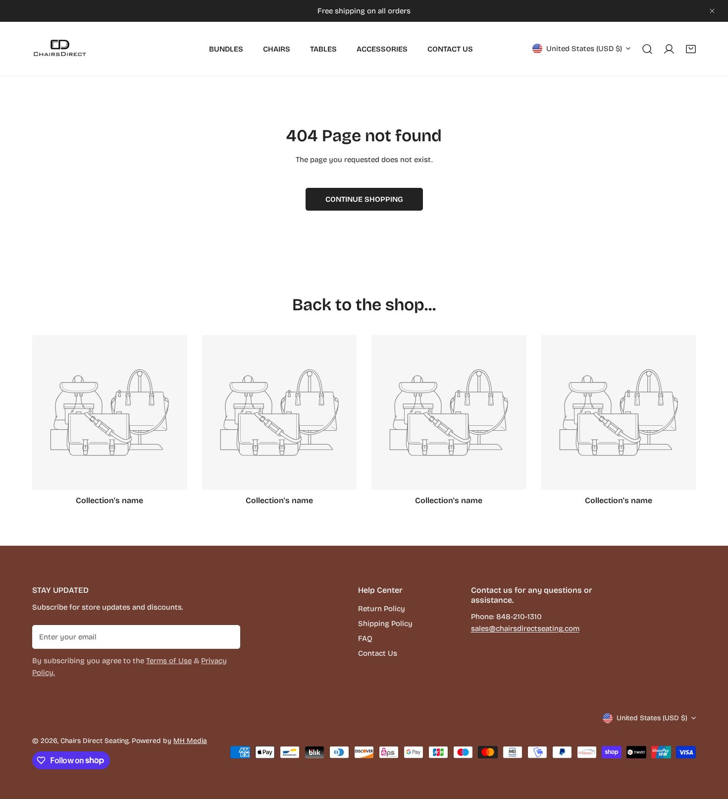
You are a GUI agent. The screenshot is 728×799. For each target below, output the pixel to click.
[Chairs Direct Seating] (59, 49)
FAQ (365, 638)
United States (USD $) (584, 48)
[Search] (647, 49)
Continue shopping (364, 199)
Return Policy (381, 608)
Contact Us (377, 653)
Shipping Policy (385, 623)
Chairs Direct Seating (94, 741)
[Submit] (227, 636)
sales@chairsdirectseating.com (525, 628)
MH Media (190, 741)
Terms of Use (169, 660)
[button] (691, 49)
